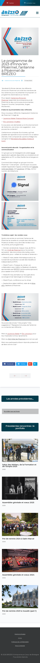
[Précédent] (15, 375)
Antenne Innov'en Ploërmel (12, 80)
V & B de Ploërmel (14, 250)
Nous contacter (20, 645)
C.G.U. (20, 638)
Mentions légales (20, 634)
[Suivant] (26, 375)
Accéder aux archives (12, 411)
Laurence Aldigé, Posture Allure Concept (18, 118)
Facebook (9, 364)
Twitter (22, 364)
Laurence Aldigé (13, 334)
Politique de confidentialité (20, 642)
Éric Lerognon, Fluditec (11, 122)
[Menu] (35, 13)
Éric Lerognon (27, 334)
